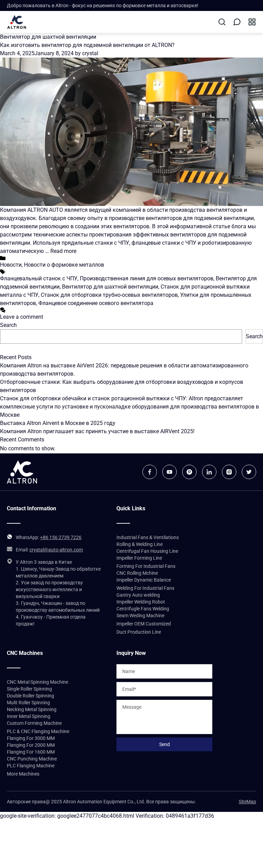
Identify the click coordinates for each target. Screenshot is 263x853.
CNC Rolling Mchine (137, 573)
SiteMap (247, 801)
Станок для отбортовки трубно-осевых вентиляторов (109, 295)
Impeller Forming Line (139, 558)
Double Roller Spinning (30, 695)
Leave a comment (21, 317)
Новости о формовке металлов (64, 264)
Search (8, 325)
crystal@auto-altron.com (56, 549)
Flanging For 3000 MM (31, 738)
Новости (11, 264)
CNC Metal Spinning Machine (37, 682)
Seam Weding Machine (140, 615)
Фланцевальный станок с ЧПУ (38, 278)
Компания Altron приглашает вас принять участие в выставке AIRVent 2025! (97, 431)
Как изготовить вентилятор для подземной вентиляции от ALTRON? (87, 45)
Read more (63, 251)
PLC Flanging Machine (30, 765)
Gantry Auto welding (138, 595)
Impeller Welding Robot (140, 602)
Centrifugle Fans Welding (142, 608)
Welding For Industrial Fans (145, 588)
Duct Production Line (138, 632)
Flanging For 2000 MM (31, 745)
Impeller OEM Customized (143, 623)
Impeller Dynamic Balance (143, 580)
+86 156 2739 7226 (61, 537)
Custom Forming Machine (34, 723)
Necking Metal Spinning (32, 709)
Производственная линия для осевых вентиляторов (146, 278)
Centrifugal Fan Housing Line (147, 551)
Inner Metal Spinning (28, 716)
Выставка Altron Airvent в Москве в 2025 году (57, 423)
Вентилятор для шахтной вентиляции (110, 286)
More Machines (23, 774)
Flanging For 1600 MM (31, 752)
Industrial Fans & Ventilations (147, 537)
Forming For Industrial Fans (145, 566)
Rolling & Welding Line (139, 544)
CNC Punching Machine (32, 758)
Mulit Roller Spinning (28, 702)
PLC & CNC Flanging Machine (38, 731)
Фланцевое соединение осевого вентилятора (95, 303)
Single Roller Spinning (29, 689)
